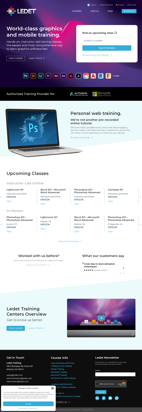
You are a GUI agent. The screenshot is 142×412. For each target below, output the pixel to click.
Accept (28, 404)
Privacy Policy (23, 408)
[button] (53, 388)
